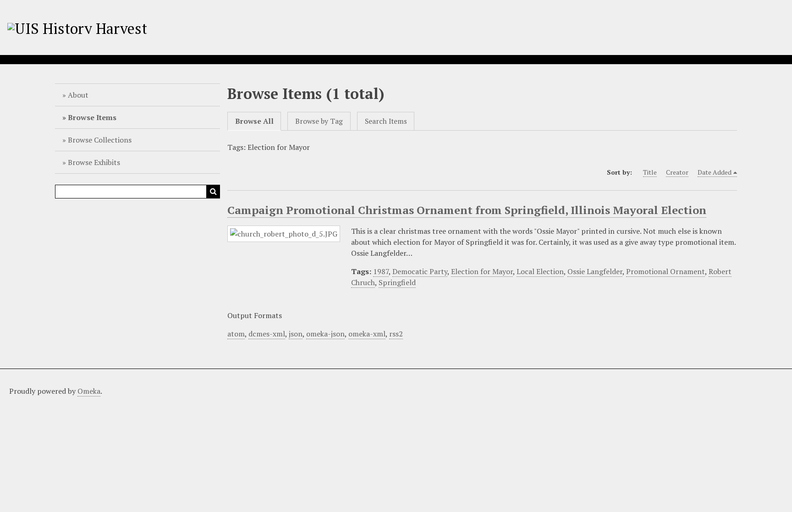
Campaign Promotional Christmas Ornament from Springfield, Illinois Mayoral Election (466, 210)
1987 (381, 271)
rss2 (396, 334)
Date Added (715, 172)
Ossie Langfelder (594, 271)
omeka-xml (366, 334)
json (295, 334)
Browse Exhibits (94, 162)
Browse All (254, 121)
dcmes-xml (266, 334)
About (78, 95)
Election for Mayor (482, 271)
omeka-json (325, 334)
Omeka (88, 391)
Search (213, 191)
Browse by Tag (319, 121)
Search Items (386, 121)
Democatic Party (419, 271)
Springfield (397, 282)
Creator (677, 172)
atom (236, 334)
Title (650, 172)
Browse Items (92, 117)
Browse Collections (100, 140)
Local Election (540, 271)
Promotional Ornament (665, 271)
